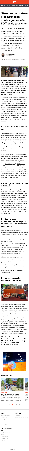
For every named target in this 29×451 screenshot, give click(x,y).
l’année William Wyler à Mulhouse (12, 324)
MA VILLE (9, 5)
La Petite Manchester (9, 327)
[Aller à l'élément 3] (14, 404)
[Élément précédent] (10, 404)
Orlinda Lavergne (10, 164)
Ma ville (3, 413)
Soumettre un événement (21, 417)
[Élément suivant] (19, 404)
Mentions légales (5, 432)
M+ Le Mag (4, 420)
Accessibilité (4, 438)
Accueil (3, 5)
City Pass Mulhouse (19, 115)
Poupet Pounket (18, 331)
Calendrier (17, 415)
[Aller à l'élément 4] (15, 404)
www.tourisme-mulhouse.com (9, 345)
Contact (3, 440)
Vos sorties (4, 417)
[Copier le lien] (27, 62)
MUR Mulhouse (21, 164)
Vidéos (3, 422)
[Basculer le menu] (2, 2)
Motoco (25, 318)
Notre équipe (4, 424)
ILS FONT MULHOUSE (17, 5)
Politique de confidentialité (4, 435)
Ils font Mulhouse (5, 415)
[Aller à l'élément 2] (13, 404)
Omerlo (17, 449)
